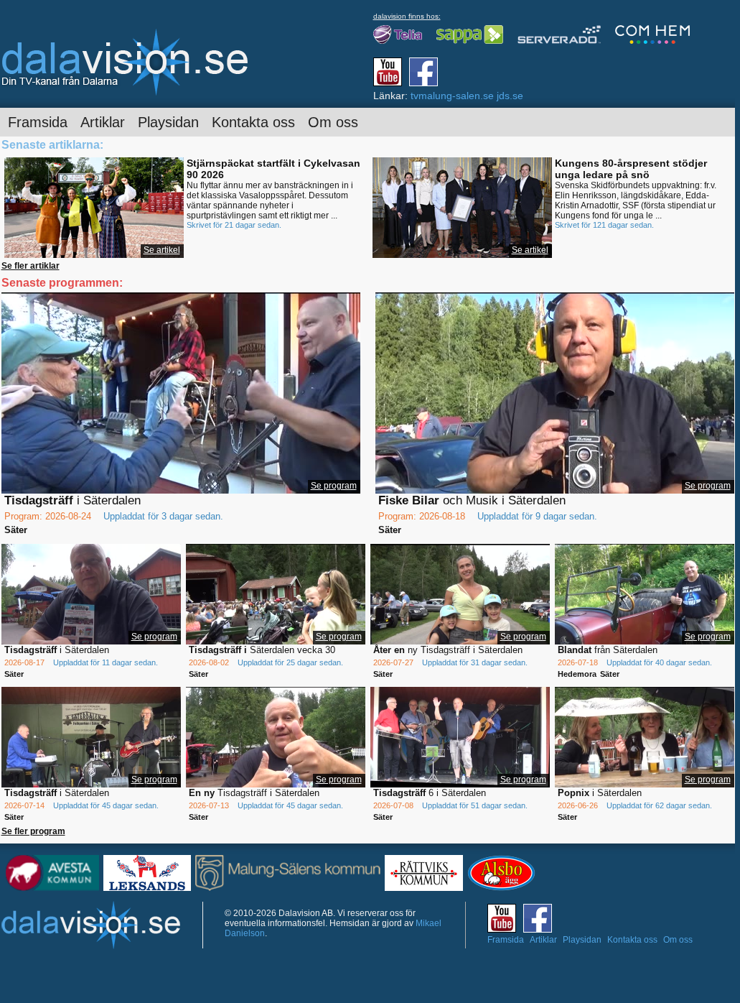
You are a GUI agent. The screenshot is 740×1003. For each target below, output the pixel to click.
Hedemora (577, 674)
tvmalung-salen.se (452, 95)
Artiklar (102, 122)
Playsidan (168, 122)
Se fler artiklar (30, 266)
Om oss (333, 122)
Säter (15, 529)
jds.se (510, 95)
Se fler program (33, 831)
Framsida (37, 122)
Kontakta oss (253, 122)
